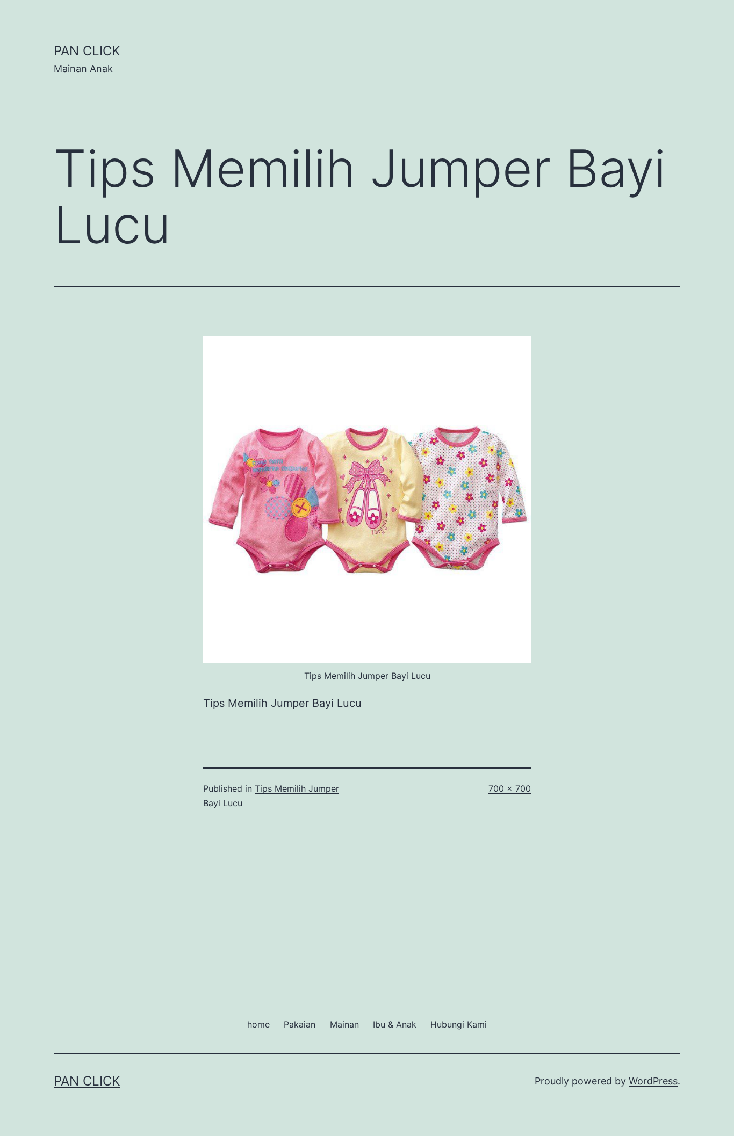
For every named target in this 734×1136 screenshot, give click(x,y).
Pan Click (87, 51)
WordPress (653, 1081)
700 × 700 (509, 788)
